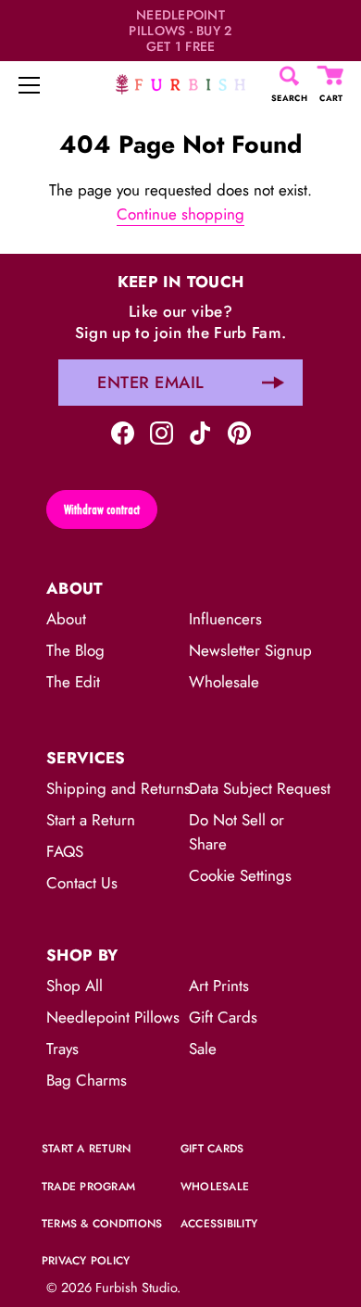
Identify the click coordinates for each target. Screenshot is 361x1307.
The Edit (73, 682)
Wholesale (224, 682)
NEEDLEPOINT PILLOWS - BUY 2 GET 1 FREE (180, 30)
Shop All (74, 985)
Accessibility (218, 1223)
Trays (62, 1048)
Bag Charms (86, 1080)
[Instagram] (161, 431)
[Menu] (29, 85)
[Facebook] (122, 431)
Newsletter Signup (250, 650)
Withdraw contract (102, 509)
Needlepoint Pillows (113, 1017)
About (66, 619)
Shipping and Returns (118, 788)
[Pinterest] (239, 431)
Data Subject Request (259, 788)
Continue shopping (180, 214)
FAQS (64, 851)
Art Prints (219, 985)
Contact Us (82, 883)
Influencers (225, 619)
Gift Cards (223, 1017)
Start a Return (90, 820)
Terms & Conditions (102, 1223)
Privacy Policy (86, 1260)
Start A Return (86, 1148)
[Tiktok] (200, 431)
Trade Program (88, 1186)
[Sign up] (273, 382)
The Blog (75, 650)
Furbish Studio (136, 1287)
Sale (203, 1048)
